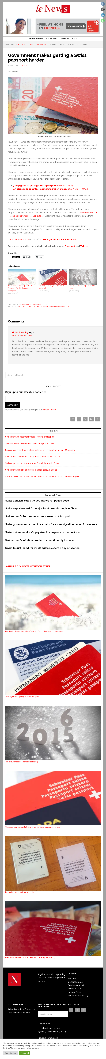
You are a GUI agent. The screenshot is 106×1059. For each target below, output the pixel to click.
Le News (53, 10)
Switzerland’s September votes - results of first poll (29, 437)
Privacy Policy (49, 409)
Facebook (70, 246)
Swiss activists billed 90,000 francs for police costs (29, 443)
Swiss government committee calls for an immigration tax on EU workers (40, 450)
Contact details (75, 982)
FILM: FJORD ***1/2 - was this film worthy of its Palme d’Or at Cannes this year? (43, 476)
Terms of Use (74, 988)
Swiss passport (62, 307)
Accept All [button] (25, 1053)
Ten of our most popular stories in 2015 (21, 762)
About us (72, 978)
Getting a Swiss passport (29, 307)
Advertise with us (16, 1009)
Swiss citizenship (48, 307)
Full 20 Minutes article (18, 239)
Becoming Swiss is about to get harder (21, 892)
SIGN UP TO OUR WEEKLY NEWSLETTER (27, 566)
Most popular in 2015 (38, 304)
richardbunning (20, 332)
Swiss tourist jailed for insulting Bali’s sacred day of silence (32, 456)
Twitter (84, 246)
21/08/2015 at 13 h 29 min (22, 335)
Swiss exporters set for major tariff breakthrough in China (32, 463)
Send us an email (76, 985)
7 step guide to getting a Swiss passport (34, 185)
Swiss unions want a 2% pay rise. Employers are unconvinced (43, 532)
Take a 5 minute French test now (58, 239)
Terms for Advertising (78, 995)
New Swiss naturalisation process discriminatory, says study (30, 957)
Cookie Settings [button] (10, 1053)
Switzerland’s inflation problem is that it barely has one (31, 470)
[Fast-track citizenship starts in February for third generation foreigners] (22, 277)
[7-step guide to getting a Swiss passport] (52, 277)
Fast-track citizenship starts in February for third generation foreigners (20, 288)
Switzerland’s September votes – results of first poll (37, 516)
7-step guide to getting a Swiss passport (22, 696)
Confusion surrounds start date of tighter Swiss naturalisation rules (32, 827)
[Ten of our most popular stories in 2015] (83, 277)
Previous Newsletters (48, 1038)
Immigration (24, 304)
